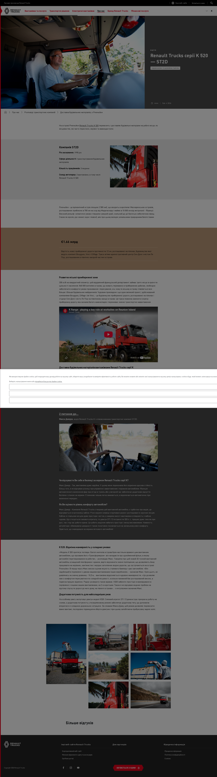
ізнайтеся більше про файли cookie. (49, 381)
